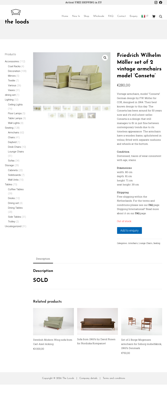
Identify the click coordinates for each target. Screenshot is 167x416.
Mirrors (12, 75)
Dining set (13, 203)
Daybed (12, 142)
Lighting (9, 99)
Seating (156, 243)
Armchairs (133, 243)
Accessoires (12, 61)
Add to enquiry (129, 230)
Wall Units (13, 179)
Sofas (11, 160)
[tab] (43, 259)
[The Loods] (17, 16)
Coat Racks (14, 66)
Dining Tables (15, 207)
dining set (10, 94)
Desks (11, 198)
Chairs (11, 137)
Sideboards (14, 175)
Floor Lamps (15, 113)
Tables (8, 184)
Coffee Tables (16, 189)
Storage (9, 165)
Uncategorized (13, 226)
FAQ (150, 205)
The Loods (68, 378)
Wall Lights (14, 123)
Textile (11, 80)
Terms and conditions (114, 378)
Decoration (14, 71)
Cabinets (13, 170)
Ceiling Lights (15, 104)
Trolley (11, 221)
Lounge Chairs (145, 243)
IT (147, 16)
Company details (88, 378)
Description (43, 258)
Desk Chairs (14, 146)
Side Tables (14, 216)
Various (12, 85)
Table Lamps (15, 118)
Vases (11, 90)
